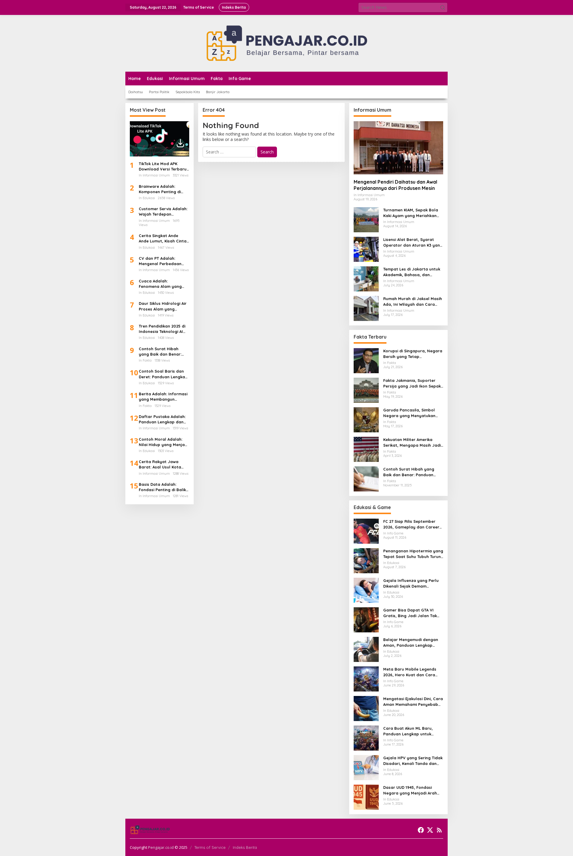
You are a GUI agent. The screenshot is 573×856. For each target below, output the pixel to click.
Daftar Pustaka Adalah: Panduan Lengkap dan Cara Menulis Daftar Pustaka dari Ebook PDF (162, 419)
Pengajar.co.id (161, 847)
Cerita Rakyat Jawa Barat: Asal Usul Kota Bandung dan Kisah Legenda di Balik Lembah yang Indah (164, 464)
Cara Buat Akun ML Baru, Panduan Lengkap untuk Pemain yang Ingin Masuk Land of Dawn (408, 731)
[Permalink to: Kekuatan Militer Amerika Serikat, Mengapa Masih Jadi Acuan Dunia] (366, 449)
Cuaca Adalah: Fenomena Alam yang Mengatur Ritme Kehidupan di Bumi (160, 284)
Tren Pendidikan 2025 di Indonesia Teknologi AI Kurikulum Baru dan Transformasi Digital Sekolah (162, 329)
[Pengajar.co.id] (286, 43)
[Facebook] (421, 830)
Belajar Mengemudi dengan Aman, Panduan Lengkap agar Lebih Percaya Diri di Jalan (410, 642)
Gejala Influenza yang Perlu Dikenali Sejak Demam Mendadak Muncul (411, 583)
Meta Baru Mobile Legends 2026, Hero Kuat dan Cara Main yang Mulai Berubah (409, 672)
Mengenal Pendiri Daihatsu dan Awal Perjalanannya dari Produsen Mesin (395, 185)
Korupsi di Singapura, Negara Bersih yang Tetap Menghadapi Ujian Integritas (412, 353)
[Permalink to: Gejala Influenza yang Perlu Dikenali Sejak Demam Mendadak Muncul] (366, 590)
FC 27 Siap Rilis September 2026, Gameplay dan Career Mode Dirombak (411, 524)
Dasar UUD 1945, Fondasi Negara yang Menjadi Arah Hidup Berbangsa (410, 790)
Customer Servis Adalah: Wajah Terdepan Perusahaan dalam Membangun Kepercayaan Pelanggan (163, 211)
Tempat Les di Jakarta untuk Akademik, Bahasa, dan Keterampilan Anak (411, 272)
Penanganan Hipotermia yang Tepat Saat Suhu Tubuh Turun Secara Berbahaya (413, 553)
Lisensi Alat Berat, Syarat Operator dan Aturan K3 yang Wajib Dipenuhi (413, 242)
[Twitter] (430, 830)
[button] (443, 7)
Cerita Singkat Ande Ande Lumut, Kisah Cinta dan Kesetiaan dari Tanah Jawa (163, 238)
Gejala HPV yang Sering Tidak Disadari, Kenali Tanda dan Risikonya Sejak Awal (413, 760)
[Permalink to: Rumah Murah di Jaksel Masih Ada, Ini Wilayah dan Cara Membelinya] (366, 308)
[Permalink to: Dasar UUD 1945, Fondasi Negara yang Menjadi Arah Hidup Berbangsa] (366, 797)
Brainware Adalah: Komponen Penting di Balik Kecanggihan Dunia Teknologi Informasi (163, 189)
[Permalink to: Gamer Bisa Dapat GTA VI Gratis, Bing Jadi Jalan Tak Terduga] (366, 619)
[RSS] (439, 830)
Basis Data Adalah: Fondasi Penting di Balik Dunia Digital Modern (162, 487)
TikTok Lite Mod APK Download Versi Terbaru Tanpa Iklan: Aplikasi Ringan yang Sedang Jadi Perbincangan (163, 166)
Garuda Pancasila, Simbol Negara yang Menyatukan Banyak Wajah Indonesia (409, 413)
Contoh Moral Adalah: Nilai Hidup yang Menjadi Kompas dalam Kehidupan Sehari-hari (163, 442)
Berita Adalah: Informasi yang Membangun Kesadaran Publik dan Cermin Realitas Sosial (163, 396)
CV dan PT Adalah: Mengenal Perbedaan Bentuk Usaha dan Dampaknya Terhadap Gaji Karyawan (161, 261)
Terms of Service (210, 847)
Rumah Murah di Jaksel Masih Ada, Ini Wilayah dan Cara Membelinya (412, 301)
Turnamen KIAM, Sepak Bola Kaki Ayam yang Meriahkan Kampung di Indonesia (410, 213)
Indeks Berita (245, 847)
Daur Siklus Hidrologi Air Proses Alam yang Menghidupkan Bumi (163, 306)
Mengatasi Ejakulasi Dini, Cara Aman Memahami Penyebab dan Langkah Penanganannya (413, 701)
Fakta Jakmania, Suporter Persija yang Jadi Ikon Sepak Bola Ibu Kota (412, 383)
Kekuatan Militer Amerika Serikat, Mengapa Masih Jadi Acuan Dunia (412, 442)
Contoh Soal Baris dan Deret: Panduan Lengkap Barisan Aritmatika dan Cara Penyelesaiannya (163, 374)
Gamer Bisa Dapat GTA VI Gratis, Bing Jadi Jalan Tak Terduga (410, 613)
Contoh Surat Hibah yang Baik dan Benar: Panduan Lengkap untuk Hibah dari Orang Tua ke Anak (163, 351)
